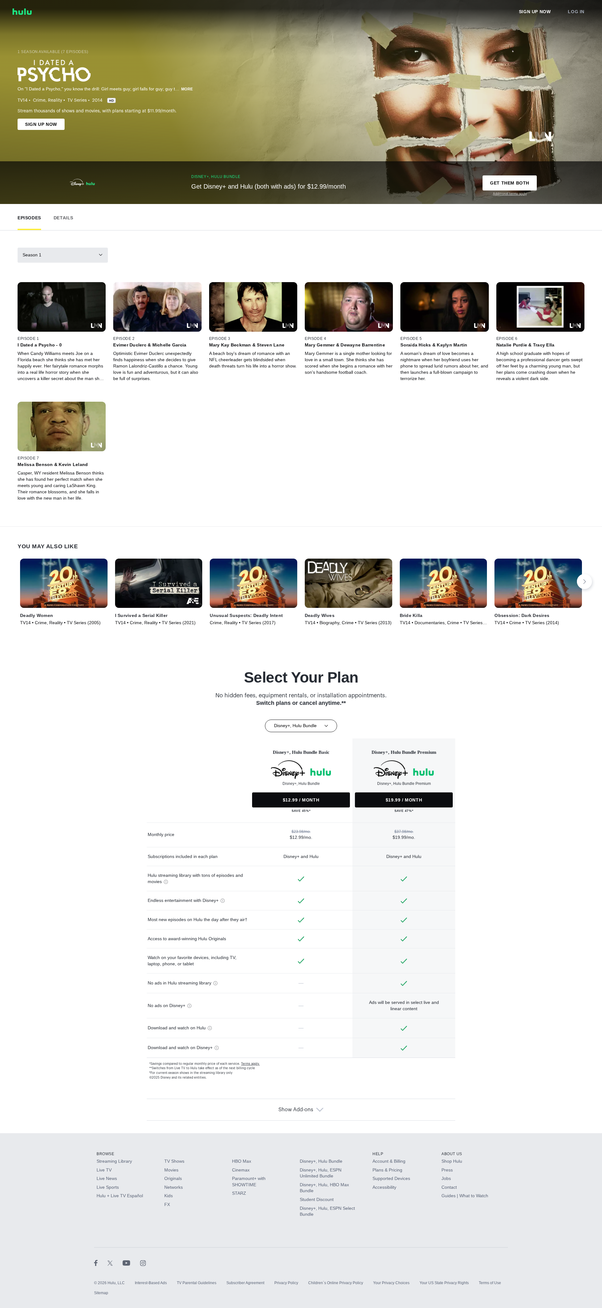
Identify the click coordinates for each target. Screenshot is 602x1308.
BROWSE (105, 1154)
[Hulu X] (115, 1263)
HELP (377, 1154)
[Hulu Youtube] (131, 1263)
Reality (55, 100)
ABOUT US (451, 1154)
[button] (29, 216)
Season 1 (32, 254)
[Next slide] (584, 581)
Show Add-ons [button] (295, 1109)
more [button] (187, 89)
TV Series (77, 100)
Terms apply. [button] (250, 1063)
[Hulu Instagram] (143, 1263)
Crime (39, 100)
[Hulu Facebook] (101, 1263)
